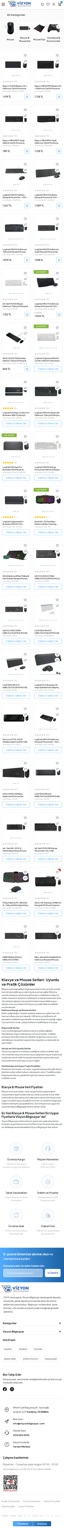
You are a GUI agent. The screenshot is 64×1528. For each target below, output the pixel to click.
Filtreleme (22, 1523)
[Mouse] (10, 28)
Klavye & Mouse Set (25, 39)
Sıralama (42, 1523)
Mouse (10, 39)
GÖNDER (52, 1273)
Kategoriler (10, 1323)
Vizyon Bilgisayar (18, 1106)
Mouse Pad (39, 39)
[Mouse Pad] (39, 28)
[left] (6, 27)
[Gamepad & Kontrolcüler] (53, 28)
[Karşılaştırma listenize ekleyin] (25, 61)
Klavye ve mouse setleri (13, 989)
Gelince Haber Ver (48, 368)
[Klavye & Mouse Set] (24, 28)
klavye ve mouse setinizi (18, 1127)
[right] (58, 27)
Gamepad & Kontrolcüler (54, 39)
